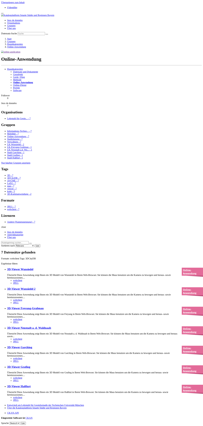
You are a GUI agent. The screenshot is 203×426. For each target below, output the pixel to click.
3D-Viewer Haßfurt (19, 386)
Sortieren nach (8, 245)
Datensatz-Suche (9, 33)
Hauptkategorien (15, 44)
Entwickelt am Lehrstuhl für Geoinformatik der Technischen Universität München (45, 405)
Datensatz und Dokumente (25, 71)
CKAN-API (13, 413)
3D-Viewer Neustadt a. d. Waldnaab (29, 327)
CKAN (29, 418)
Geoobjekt (18, 74)
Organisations (13, 23)
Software (17, 90)
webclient (17, 280)
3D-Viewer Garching (19, 347)
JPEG (16, 283)
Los (37, 246)
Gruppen (11, 25)
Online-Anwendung (16, 47)
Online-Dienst (19, 85)
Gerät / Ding (19, 77)
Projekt (16, 88)
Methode (17, 79)
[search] (30, 243)
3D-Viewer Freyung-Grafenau (25, 308)
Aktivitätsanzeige (15, 234)
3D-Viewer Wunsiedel (20, 269)
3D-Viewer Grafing (18, 366)
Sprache (5, 423)
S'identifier (12, 7)
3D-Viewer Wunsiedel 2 (21, 288)
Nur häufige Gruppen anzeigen (15, 163)
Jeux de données (15, 20)
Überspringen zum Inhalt (13, 2)
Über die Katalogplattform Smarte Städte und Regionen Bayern (37, 408)
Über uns (11, 28)
